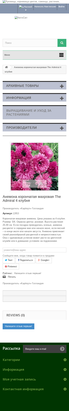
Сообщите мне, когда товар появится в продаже (28, 255)
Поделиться (26, 260)
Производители (21, 127)
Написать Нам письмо (45, 7)
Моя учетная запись (19, 379)
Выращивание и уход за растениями (28, 112)
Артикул (7, 213)
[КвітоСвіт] (34, 23)
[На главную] (6, 67)
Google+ (45, 260)
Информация (18, 98)
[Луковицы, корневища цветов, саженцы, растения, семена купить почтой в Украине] (34, 2)
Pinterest (12, 266)
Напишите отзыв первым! (27, 273)
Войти (62, 7)
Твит (10, 260)
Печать (12, 276)
